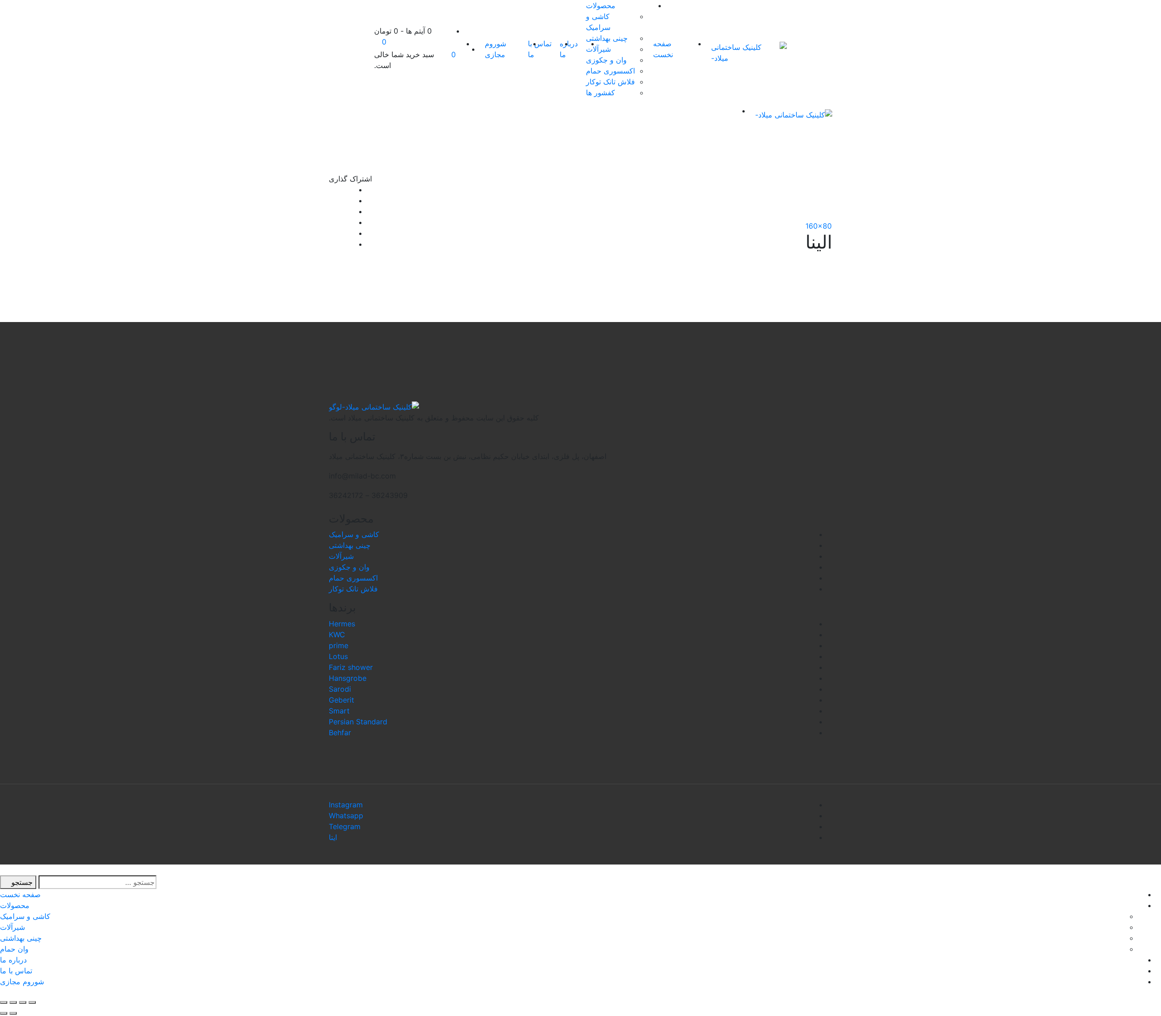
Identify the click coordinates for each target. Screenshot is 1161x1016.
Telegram (345, 826)
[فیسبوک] (331, 189)
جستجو (21, 882)
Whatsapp (346, 815)
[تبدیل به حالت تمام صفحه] (13, 1002)
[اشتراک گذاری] (22, 1002)
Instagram (346, 804)
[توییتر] (331, 200)
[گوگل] (331, 211)
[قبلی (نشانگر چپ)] (13, 1013)
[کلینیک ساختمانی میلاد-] (749, 53)
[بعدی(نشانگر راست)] (3, 1013)
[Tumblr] (331, 233)
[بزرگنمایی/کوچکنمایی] (3, 1002)
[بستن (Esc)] (32, 1002)
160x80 (818, 225)
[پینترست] (331, 244)
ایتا (333, 837)
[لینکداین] (331, 222)
